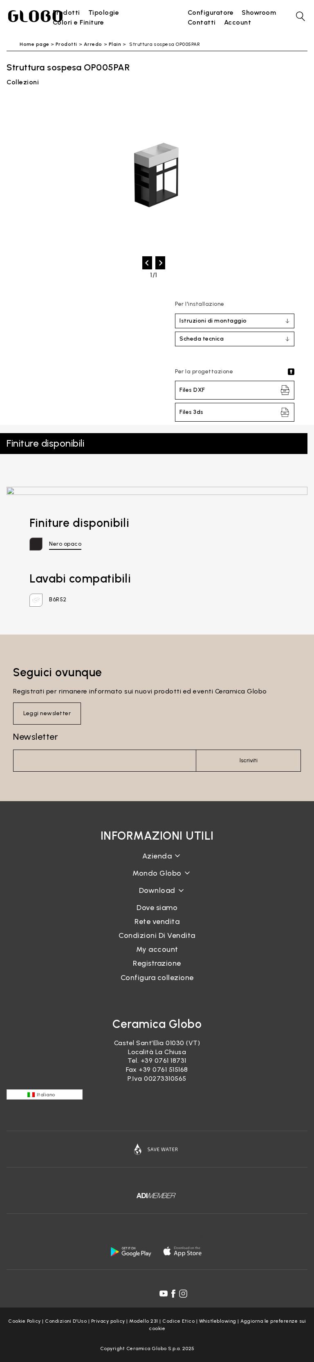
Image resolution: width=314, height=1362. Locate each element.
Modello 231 (143, 1321)
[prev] (147, 262)
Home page (34, 44)
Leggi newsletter (47, 713)
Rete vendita (157, 921)
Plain (115, 44)
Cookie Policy (24, 1321)
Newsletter (35, 736)
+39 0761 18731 (163, 1060)
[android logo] (131, 1251)
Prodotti (66, 44)
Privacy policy (108, 1321)
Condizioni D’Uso (66, 1321)
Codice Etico (178, 1321)
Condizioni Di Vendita (157, 935)
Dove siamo (157, 907)
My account (157, 949)
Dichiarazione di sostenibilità (157, 879)
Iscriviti (249, 760)
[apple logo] (183, 1251)
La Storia (157, 862)
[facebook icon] (173, 1294)
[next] (160, 262)
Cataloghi (157, 897)
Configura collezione (157, 977)
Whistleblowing (217, 1321)
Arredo (93, 44)
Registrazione (157, 963)
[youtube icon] (163, 1294)
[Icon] (157, 1149)
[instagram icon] (183, 1294)
